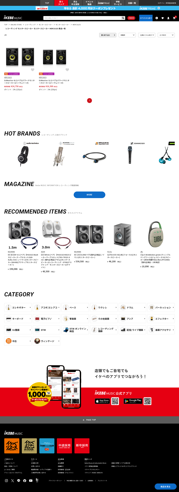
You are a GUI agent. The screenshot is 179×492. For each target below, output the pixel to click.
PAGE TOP (91, 420)
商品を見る (166, 486)
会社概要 (61, 463)
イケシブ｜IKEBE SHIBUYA (94, 472)
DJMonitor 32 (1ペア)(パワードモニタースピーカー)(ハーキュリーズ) (54, 81)
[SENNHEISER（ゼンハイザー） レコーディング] (130, 154)
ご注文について (9, 463)
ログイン (161, 3)
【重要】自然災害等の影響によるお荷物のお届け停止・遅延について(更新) (89, 13)
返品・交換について (11, 466)
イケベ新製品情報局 (91, 466)
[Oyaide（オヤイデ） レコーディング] (94, 154)
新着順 (123, 35)
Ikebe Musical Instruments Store (95, 463)
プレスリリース (102, 480)
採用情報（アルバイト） (66, 472)
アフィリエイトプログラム (13, 472)
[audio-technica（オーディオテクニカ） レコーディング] (23, 154)
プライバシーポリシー (55, 480)
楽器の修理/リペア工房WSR (120, 463)
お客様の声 (34, 463)
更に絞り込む (105, 35)
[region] (89, 155)
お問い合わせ (35, 466)
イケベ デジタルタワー (92, 469)
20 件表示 (163, 35)
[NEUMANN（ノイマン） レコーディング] (58, 154)
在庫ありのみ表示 (146, 35)
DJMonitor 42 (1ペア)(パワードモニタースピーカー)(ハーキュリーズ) (19, 81)
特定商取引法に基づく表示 (75, 480)
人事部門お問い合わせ (38, 472)
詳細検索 (131, 18)
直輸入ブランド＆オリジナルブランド (124, 466)
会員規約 (90, 480)
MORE (89, 195)
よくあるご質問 (9, 469)
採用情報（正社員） (64, 469)
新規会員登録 (171, 3)
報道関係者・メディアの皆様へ (41, 469)
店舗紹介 (61, 466)
